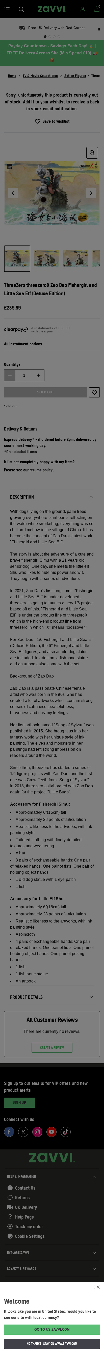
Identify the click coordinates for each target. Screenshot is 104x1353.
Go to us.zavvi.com (52, 1329)
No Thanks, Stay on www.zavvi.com (52, 1344)
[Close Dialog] (97, 1287)
